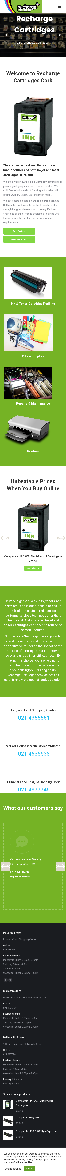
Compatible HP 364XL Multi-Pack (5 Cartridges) (33, 556)
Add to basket (33, 568)
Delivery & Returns (12, 1083)
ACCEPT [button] (29, 1168)
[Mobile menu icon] (59, 6)
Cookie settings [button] (13, 1168)
